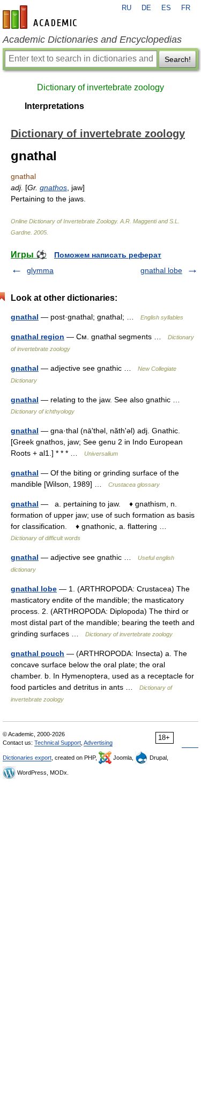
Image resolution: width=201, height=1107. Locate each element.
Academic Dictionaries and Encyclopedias (92, 39)
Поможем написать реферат (107, 255)
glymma (40, 270)
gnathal (25, 317)
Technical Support (57, 742)
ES (166, 8)
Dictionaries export (27, 757)
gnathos (53, 187)
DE (146, 8)
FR (185, 8)
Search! (178, 59)
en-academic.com (41, 17)
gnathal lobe (161, 270)
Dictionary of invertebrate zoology (100, 87)
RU (126, 8)
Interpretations (54, 106)
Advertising (98, 742)
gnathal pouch (37, 653)
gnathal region (37, 336)
